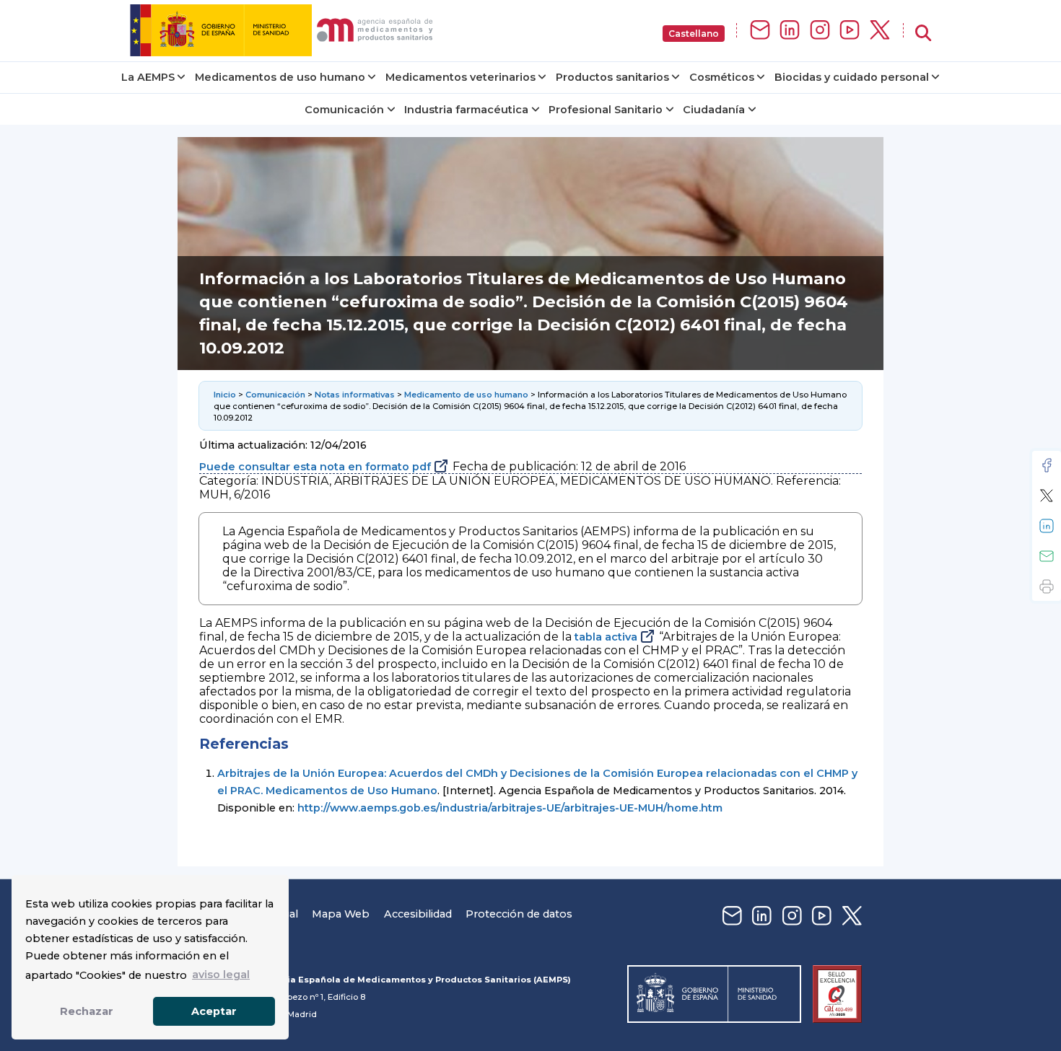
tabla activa (606, 636)
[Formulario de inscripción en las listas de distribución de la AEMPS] (760, 31)
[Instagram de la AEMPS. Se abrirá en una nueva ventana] (819, 31)
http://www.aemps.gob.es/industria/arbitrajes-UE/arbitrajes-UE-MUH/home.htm (509, 807)
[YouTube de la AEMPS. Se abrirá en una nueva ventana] (849, 31)
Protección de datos (519, 913)
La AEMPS (148, 77)
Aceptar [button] (214, 1011)
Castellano (693, 33)
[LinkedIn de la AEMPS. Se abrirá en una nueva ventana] (789, 31)
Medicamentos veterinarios (460, 77)
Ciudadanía (714, 109)
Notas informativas (355, 395)
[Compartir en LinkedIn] (1046, 525)
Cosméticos (721, 77)
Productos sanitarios (612, 77)
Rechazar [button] (86, 1011)
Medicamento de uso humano (466, 395)
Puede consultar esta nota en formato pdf (315, 466)
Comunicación (344, 109)
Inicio (225, 395)
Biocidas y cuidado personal (851, 77)
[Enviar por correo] (1046, 556)
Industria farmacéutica (466, 109)
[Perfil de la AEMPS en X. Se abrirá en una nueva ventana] (879, 31)
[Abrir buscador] (923, 33)
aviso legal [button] (221, 974)
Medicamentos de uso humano (280, 77)
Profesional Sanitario (606, 109)
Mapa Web (341, 913)
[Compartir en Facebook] (1046, 465)
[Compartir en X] (1046, 495)
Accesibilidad (418, 913)
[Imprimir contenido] (1046, 586)
